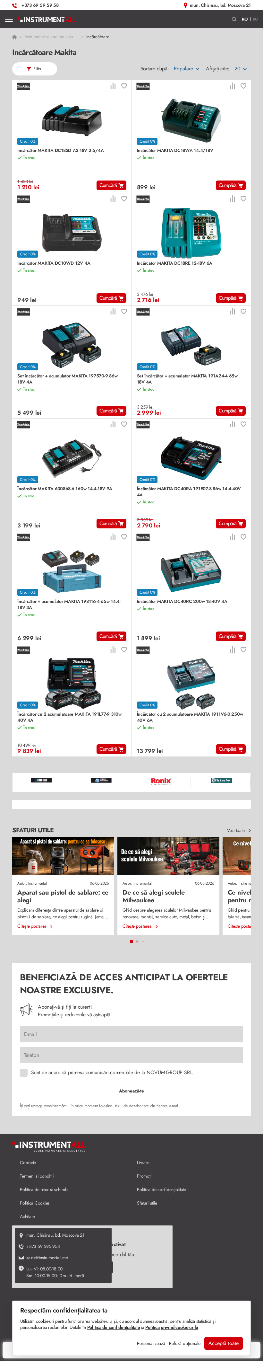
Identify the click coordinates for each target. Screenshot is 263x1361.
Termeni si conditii (37, 1176)
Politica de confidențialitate (161, 1189)
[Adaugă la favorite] (124, 87)
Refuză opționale (184, 1343)
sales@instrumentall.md (47, 1257)
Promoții (145, 1176)
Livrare (143, 1162)
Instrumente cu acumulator (49, 36)
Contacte (28, 1162)
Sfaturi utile (147, 1203)
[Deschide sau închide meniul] (9, 19)
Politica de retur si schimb (43, 1189)
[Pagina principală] (47, 19)
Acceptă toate (223, 1343)
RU (255, 19)
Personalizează (151, 1343)
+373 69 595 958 (43, 1246)
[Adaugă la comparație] (113, 87)
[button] (234, 19)
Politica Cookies (35, 1203)
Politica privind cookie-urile (171, 1327)
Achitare (27, 1216)
